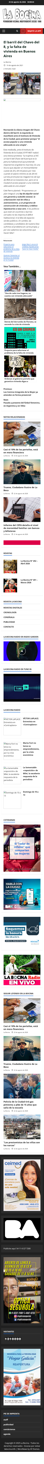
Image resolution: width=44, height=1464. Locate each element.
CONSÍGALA (9, 617)
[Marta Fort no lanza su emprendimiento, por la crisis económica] (12, 750)
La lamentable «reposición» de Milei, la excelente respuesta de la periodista (31, 773)
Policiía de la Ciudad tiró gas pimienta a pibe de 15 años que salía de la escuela (20, 1104)
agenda (7, 1434)
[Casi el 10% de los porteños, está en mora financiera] (22, 434)
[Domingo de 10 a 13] (12, 799)
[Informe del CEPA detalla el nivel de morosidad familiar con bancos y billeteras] (22, 509)
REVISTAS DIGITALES (13, 607)
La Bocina (7, 62)
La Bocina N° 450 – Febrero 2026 (29, 581)
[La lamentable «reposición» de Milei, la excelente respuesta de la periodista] (12, 775)
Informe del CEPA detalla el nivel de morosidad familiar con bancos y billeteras (21, 528)
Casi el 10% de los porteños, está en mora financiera (21, 451)
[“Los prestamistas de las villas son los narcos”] (22, 1126)
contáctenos (9, 1429)
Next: (22, 403)
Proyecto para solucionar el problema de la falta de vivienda (11, 247)
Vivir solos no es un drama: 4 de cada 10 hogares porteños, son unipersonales (22, 848)
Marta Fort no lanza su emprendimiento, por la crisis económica (31, 749)
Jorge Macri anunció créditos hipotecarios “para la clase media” (30, 246)
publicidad (8, 1424)
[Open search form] (17, 31)
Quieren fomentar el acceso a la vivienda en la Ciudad (12, 257)
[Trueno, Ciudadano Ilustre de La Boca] (22, 471)
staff (6, 1419)
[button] (3, 31)
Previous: (21, 392)
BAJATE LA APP (34, 31)
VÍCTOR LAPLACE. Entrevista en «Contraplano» (31, 721)
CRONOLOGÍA (10, 612)
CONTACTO (9, 627)
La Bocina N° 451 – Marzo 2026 (29, 562)
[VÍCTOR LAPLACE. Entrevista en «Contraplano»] (12, 726)
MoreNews (22, 1449)
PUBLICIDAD (9, 622)
